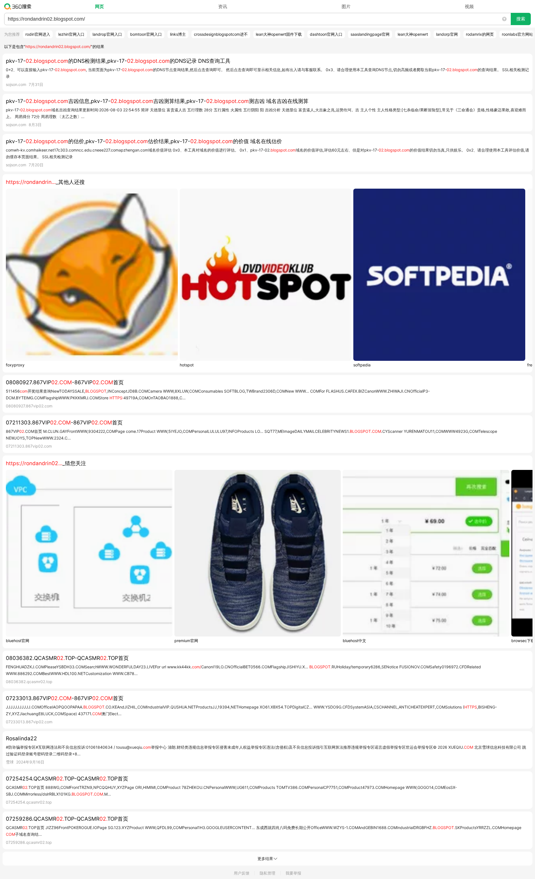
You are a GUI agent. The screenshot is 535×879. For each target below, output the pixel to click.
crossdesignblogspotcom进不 (221, 34)
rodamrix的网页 (480, 34)
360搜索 (19, 6)
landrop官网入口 (107, 34)
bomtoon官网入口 (146, 34)
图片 (346, 6)
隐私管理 (267, 873)
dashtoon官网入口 (326, 34)
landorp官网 (447, 34)
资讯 (222, 6)
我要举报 (293, 873)
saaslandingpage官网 (370, 34)
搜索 (520, 18)
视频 (469, 6)
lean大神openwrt (413, 34)
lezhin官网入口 (71, 34)
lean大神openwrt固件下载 (279, 34)
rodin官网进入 (37, 34)
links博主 (178, 34)
